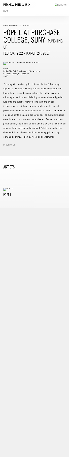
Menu (6, 10)
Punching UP (9, 145)
